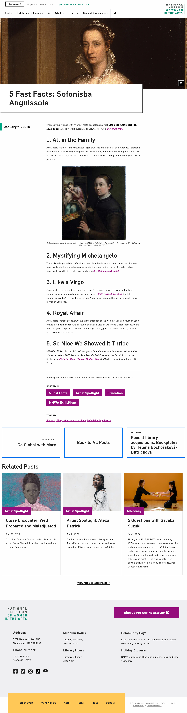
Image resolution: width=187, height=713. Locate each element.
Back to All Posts (93, 442)
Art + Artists (55, 13)
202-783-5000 (21, 656)
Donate (43, 4)
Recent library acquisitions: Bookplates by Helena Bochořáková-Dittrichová (154, 443)
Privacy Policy (138, 705)
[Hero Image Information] (181, 83)
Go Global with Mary (36, 443)
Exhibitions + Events (29, 13)
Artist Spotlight (87, 393)
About (67, 702)
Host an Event (25, 702)
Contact (110, 702)
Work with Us (48, 702)
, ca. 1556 (110, 293)
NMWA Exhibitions (63, 402)
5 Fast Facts (58, 393)
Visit (8, 13)
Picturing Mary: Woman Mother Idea (66, 420)
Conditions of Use (154, 705)
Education (115, 393)
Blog (81, 702)
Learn (73, 13)
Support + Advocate (95, 13)
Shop (50, 4)
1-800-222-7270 (22, 660)
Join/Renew (32, 4)
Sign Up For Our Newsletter (144, 612)
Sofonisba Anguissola (99, 420)
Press (95, 702)
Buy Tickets (14, 4)
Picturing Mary (115, 128)
